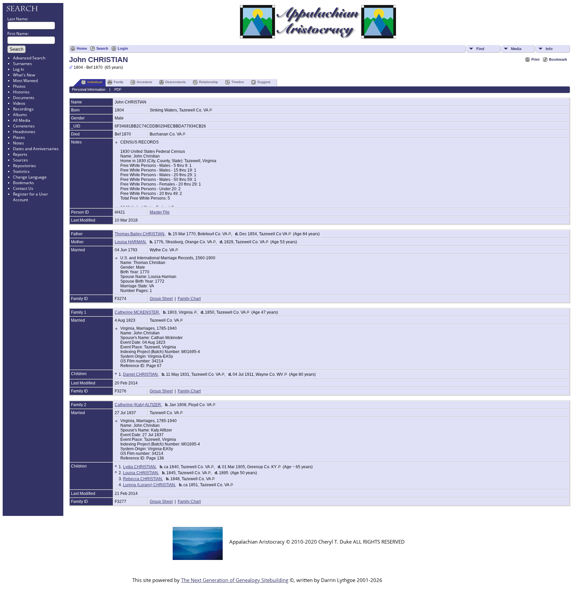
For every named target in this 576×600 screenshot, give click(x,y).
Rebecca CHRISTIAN (142, 479)
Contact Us (23, 188)
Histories (21, 92)
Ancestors (144, 82)
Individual (94, 82)
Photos (19, 86)
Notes (18, 143)
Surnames (22, 63)
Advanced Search (29, 58)
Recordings (23, 109)
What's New (24, 75)
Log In (18, 69)
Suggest (263, 82)
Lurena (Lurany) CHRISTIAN (149, 485)
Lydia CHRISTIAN (139, 467)
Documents (23, 97)
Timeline (237, 82)
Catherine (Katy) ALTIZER (138, 404)
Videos (19, 103)
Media (516, 49)
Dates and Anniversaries (36, 149)
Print (535, 59)
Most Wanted (25, 80)
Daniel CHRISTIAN (140, 374)
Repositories (24, 166)
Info (549, 49)
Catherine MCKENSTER (137, 312)
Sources (20, 160)
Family (118, 82)
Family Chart (189, 298)
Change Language (30, 177)
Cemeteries (24, 126)
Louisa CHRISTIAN (140, 473)
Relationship (208, 82)
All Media (21, 120)
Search (102, 48)
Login (123, 48)
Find (480, 49)
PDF (118, 89)
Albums (20, 114)
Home (82, 48)
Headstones (24, 131)
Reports (20, 154)
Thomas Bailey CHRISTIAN (139, 234)
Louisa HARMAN (130, 242)
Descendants (175, 82)
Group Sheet (161, 298)
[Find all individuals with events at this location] (210, 110)
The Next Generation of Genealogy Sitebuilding (234, 580)
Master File (160, 212)
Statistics (21, 171)
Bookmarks (23, 183)
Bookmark (558, 59)
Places (19, 137)
